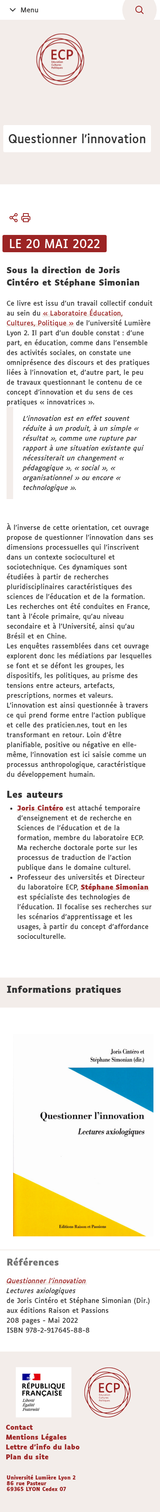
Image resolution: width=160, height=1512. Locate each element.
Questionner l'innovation (46, 1281)
